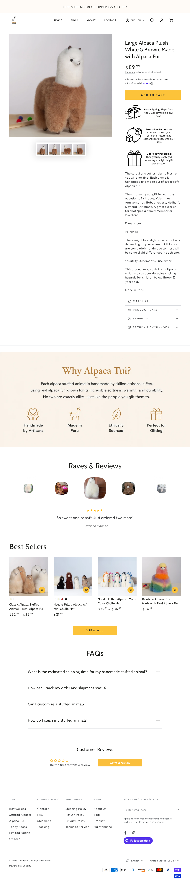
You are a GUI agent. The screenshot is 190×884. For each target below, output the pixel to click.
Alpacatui (24, 865)
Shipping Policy (75, 814)
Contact (43, 814)
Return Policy (74, 820)
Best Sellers (17, 814)
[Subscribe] (178, 815)
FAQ (40, 820)
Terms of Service (77, 832)
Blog (97, 820)
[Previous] (13, 488)
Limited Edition (19, 838)
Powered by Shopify (20, 870)
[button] (152, 20)
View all (95, 635)
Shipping (130, 72)
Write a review (119, 768)
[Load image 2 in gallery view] (54, 149)
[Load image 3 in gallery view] (66, 149)
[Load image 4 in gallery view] (79, 149)
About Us (100, 814)
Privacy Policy (75, 826)
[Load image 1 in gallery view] (42, 149)
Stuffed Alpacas (20, 820)
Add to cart (153, 95)
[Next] (177, 488)
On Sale (14, 844)
